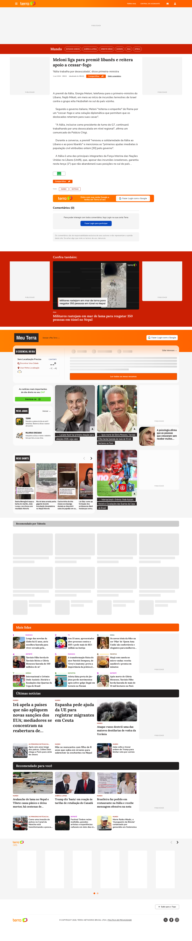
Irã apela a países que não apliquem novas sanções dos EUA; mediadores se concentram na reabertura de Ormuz (32, 717)
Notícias (75, 189)
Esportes (71, 673)
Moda (112, 635)
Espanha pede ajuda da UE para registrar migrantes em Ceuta (74, 712)
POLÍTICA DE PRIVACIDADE (120, 920)
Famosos (29, 635)
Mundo (63, 189)
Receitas (113, 654)
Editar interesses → (169, 350)
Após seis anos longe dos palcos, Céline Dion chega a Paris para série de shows (40, 751)
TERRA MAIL (131, 4)
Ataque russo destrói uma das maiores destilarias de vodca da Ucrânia (116, 730)
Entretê (29, 654)
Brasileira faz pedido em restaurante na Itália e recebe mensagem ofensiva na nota (115, 803)
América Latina (61, 796)
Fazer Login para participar (96, 223)
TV (69, 635)
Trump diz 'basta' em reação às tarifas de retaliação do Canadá (74, 801)
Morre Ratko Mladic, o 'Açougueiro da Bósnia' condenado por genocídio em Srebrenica (125, 823)
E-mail (168, 4)
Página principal (28, 4)
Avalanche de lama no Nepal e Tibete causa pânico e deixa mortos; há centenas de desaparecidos (31, 803)
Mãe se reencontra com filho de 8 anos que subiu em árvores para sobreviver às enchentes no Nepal (73, 750)
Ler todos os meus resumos (123, 376)
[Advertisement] (159, 750)
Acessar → (47, 411)
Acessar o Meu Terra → (51, 337)
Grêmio (28, 673)
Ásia (54, 312)
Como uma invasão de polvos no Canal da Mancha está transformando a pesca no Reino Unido (40, 823)
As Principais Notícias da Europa (38, 744)
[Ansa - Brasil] (59, 174)
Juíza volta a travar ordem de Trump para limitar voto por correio (124, 749)
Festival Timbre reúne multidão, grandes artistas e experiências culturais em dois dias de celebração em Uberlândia (83, 823)
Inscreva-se (30, 399)
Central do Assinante (150, 4)
